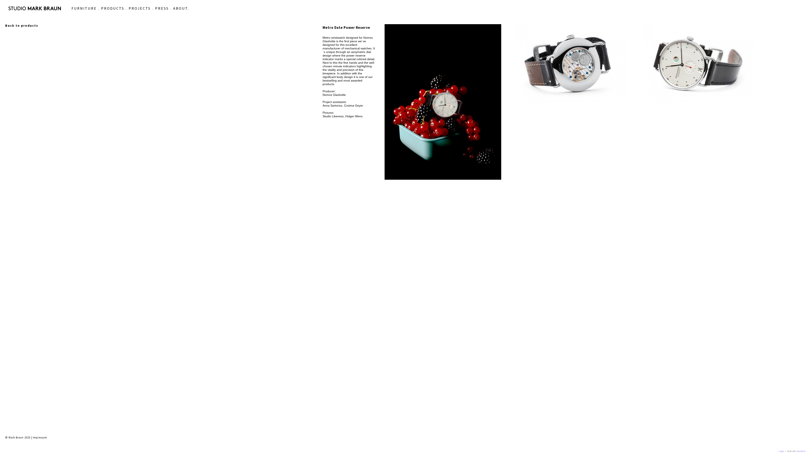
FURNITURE (84, 8)
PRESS (162, 8)
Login (781, 451)
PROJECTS (140, 8)
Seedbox (801, 451)
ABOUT (180, 8)
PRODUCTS (112, 8)
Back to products (21, 25)
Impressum (40, 437)
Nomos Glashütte (334, 94)
